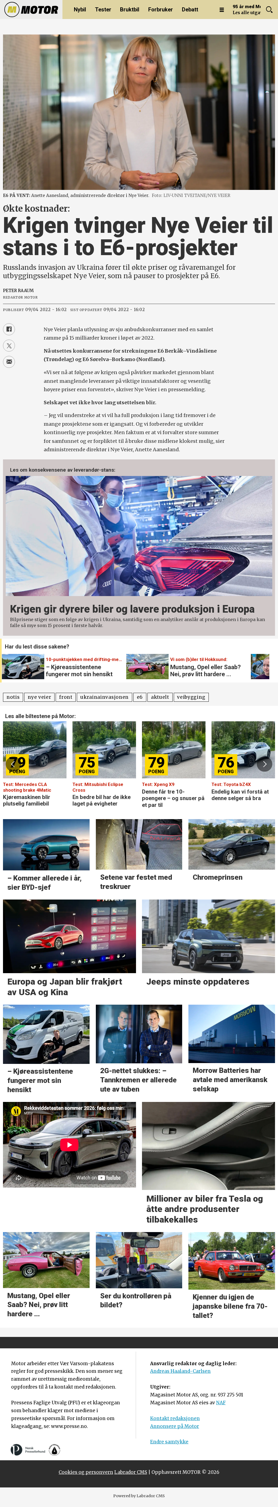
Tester (103, 9)
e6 (140, 697)
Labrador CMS (130, 1472)
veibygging (191, 697)
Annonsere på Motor (174, 1426)
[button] (259, 663)
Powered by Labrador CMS (139, 1495)
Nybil (80, 9)
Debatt (190, 9)
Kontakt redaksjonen (175, 1418)
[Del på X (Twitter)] (9, 346)
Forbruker (160, 9)
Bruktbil (129, 9)
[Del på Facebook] (9, 329)
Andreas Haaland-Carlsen (180, 1371)
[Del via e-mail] (9, 362)
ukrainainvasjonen (104, 697)
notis (13, 697)
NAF (221, 1403)
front (65, 697)
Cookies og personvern (86, 1472)
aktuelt (160, 697)
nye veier (39, 697)
